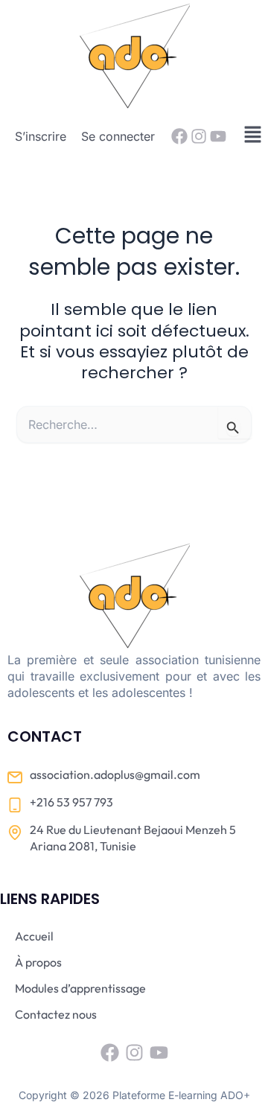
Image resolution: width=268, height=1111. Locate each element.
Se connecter (118, 136)
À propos (38, 962)
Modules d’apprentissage (80, 988)
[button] (253, 135)
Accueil (34, 936)
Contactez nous (56, 1014)
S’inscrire (40, 136)
